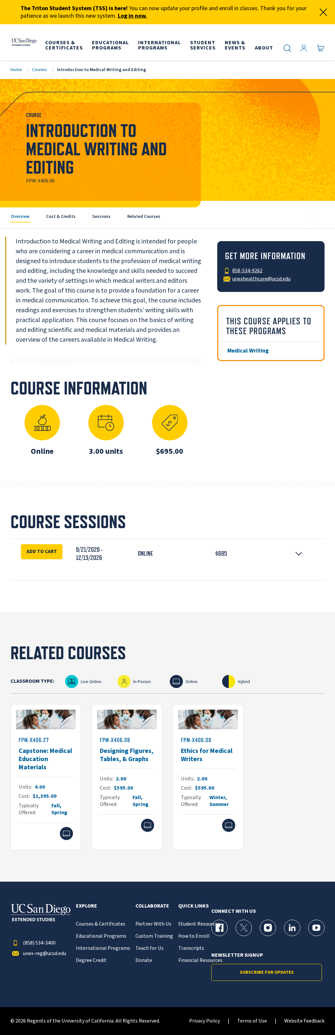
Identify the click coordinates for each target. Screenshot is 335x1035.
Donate (143, 960)
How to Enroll (194, 936)
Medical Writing (248, 351)
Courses (39, 70)
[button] (167, 553)
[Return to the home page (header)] (23, 42)
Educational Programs (101, 936)
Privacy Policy (204, 1021)
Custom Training (154, 936)
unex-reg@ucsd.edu (44, 953)
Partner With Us (153, 924)
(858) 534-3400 (39, 943)
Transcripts (191, 948)
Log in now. (132, 16)
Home (16, 70)
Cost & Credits (61, 216)
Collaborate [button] (152, 906)
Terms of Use (252, 1021)
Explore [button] (86, 906)
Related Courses (143, 216)
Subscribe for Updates (267, 972)
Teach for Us (149, 948)
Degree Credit (91, 960)
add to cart (41, 551)
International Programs (103, 948)
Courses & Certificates (100, 924)
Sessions (101, 216)
